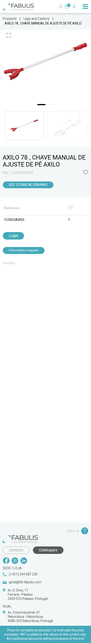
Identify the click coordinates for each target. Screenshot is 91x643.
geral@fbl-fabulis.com (25, 582)
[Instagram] (15, 561)
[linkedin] (24, 561)
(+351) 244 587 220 (23, 574)
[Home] (19, 6)
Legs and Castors (36, 19)
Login (13, 235)
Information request (23, 250)
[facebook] (6, 561)
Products (10, 19)
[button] (85, 173)
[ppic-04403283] (45, 61)
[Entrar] (74, 6)
